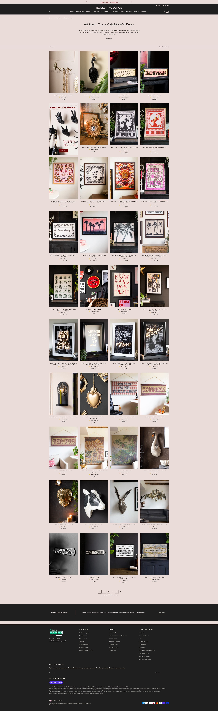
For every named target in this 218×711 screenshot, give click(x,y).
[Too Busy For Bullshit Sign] (63, 554)
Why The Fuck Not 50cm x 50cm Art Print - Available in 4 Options (93, 202)
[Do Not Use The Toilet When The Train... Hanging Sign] (124, 554)
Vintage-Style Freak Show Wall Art (124, 417)
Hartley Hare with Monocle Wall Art (124, 525)
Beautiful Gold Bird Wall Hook (63, 95)
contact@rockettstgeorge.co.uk (57, 641)
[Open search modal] (50, 11)
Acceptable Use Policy (145, 659)
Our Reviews (142, 645)
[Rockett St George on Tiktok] (165, 5)
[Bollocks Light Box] (124, 72)
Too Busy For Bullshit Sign (63, 577)
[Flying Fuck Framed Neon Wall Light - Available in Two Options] (124, 340)
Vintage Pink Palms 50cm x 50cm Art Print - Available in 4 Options (124, 256)
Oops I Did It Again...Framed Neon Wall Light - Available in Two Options (154, 363)
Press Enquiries (113, 639)
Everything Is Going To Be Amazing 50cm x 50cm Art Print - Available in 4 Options (63, 202)
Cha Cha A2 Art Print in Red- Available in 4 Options (154, 148)
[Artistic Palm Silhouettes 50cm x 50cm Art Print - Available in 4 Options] (154, 232)
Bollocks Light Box (124, 95)
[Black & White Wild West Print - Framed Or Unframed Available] (154, 286)
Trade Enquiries (113, 645)
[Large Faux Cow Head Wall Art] (94, 501)
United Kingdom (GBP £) (56, 700)
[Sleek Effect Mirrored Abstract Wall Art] (154, 501)
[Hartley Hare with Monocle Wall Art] (124, 501)
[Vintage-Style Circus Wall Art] (63, 448)
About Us (141, 633)
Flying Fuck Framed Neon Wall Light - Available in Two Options (124, 363)
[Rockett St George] (109, 8)
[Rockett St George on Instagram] (159, 5)
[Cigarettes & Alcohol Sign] (94, 286)
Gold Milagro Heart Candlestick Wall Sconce (63, 417)
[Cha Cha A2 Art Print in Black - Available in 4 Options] (124, 124)
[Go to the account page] (164, 11)
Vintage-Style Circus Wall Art (63, 471)
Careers (141, 639)
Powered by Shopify (53, 704)
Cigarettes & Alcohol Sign (94, 309)
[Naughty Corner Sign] (94, 554)
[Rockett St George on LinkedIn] (161, 5)
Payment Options (84, 647)
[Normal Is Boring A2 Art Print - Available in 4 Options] (63, 232)
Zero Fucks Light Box (154, 95)
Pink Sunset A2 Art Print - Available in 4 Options (94, 256)
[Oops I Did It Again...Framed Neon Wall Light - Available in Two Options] (154, 340)
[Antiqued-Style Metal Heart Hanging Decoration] (94, 394)
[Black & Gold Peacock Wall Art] (94, 72)
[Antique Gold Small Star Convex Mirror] (94, 124)
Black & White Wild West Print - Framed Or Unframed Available (154, 309)
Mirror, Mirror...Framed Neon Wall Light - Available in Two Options (94, 363)
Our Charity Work (144, 642)
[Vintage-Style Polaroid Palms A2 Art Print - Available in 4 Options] (63, 286)
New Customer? (83, 636)
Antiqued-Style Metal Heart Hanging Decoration (94, 417)
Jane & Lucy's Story (144, 636)
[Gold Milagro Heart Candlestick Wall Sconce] (63, 394)
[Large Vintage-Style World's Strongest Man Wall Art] (94, 448)
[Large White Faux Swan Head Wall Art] (154, 448)
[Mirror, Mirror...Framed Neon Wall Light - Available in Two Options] (94, 340)
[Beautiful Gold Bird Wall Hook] (63, 72)
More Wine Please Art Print (124, 309)
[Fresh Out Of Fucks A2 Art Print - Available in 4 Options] (154, 178)
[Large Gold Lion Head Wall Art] (63, 501)
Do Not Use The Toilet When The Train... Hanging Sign (124, 578)
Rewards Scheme (83, 645)
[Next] (132, 2)
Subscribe (157, 673)
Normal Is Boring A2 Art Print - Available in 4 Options (63, 256)
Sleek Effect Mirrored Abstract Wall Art (154, 525)
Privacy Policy (142, 647)
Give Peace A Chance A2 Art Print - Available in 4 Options (124, 202)
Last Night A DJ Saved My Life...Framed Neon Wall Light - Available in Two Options (63, 363)
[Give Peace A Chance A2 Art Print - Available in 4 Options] (124, 178)
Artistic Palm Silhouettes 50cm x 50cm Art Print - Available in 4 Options (154, 256)
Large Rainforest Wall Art (124, 471)
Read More (109, 38)
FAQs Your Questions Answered (118, 636)
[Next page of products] (120, 591)
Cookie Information (144, 653)
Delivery (81, 642)
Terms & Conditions (144, 656)
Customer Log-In (83, 633)
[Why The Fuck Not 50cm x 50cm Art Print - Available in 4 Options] (94, 178)
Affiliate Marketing (114, 647)
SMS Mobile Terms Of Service (147, 650)
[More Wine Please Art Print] (124, 286)
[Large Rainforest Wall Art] (124, 448)
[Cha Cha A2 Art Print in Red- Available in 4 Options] (154, 124)
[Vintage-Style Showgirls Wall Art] (154, 394)
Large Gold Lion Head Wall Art (63, 525)
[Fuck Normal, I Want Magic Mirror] (154, 554)
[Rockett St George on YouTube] (168, 5)
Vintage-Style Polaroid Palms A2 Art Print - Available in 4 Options (63, 309)
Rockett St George (61, 703)
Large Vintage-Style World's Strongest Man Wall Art (93, 471)
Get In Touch (112, 633)
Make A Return (83, 639)
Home (50, 18)
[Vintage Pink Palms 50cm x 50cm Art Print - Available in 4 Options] (124, 232)
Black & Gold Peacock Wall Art (93, 95)
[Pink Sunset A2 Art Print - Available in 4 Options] (94, 232)
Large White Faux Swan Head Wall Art (154, 471)
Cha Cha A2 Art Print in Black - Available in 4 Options (124, 148)
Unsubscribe (112, 650)
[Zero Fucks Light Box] (154, 72)
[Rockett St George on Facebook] (157, 5)
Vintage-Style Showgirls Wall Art (154, 417)
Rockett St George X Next (86, 650)
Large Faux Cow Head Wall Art (94, 525)
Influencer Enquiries (114, 642)
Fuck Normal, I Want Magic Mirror (154, 577)
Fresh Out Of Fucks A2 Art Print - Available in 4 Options (154, 202)
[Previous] (86, 2)
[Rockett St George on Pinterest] (163, 5)
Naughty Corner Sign (94, 577)
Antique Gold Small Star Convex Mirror (94, 147)
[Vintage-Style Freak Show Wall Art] (124, 394)
